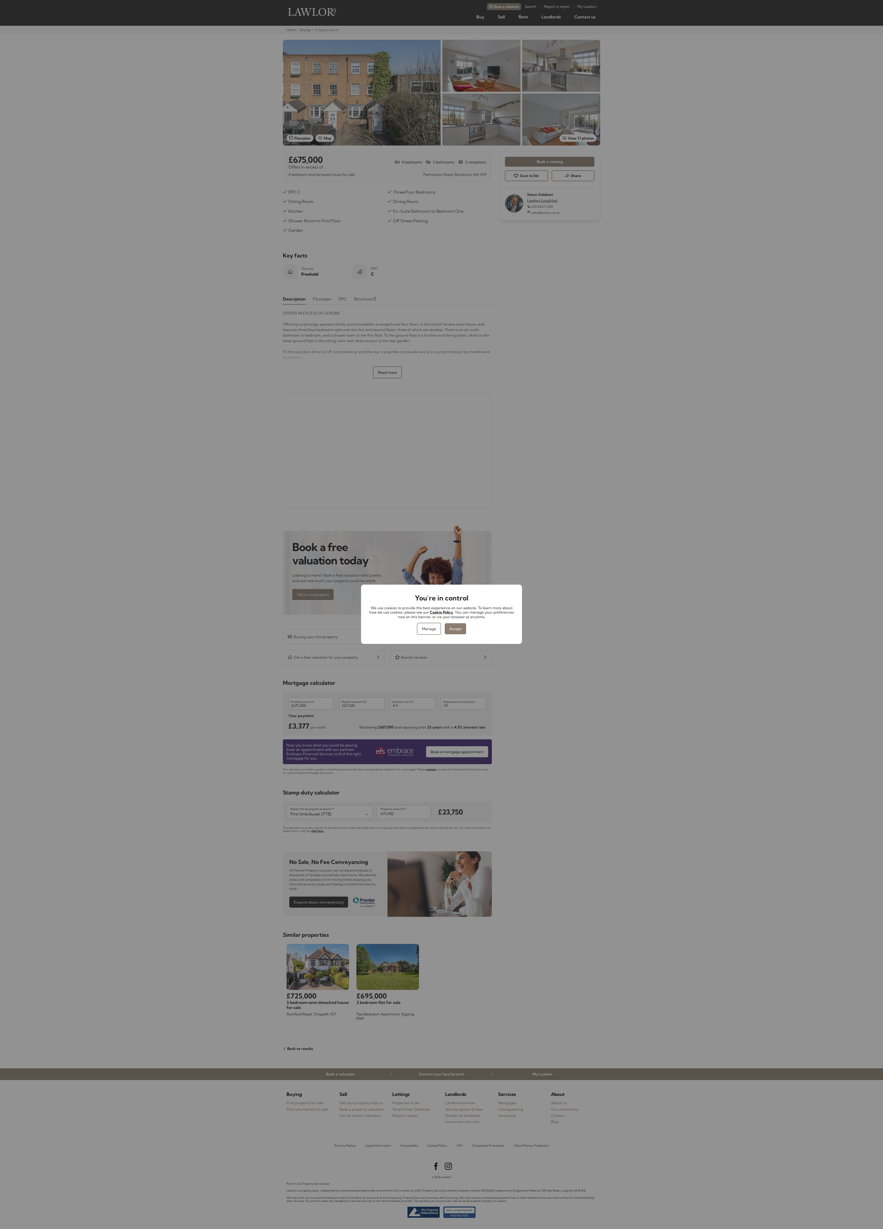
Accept (455, 628)
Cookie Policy (441, 612)
